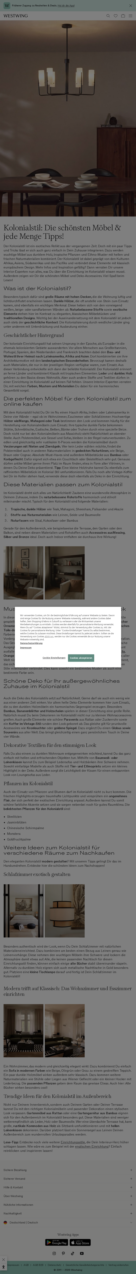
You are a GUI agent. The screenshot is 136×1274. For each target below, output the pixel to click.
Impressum (26, 647)
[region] (68, 637)
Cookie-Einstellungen (54, 657)
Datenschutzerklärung (31, 643)
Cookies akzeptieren (81, 658)
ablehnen (49, 636)
